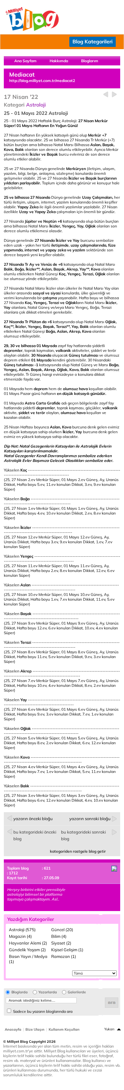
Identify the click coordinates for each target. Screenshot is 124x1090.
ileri (114, 95)
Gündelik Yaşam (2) (27, 949)
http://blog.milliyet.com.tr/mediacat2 (42, 80)
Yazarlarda (47, 992)
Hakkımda (59, 60)
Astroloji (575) (22, 929)
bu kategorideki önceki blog (34, 835)
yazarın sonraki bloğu (90, 818)
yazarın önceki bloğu (33, 818)
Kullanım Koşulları (64, 1029)
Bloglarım (89, 60)
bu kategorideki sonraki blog (83, 835)
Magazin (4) (20, 936)
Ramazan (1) (63, 956)
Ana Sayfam (25, 60)
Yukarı (109, 1029)
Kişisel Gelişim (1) (67, 949)
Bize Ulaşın (35, 1029)
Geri (105, 95)
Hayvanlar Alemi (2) (28, 942)
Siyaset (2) (61, 942)
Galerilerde (77, 992)
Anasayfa (13, 1029)
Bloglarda (19, 992)
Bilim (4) (58, 936)
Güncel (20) (62, 929)
